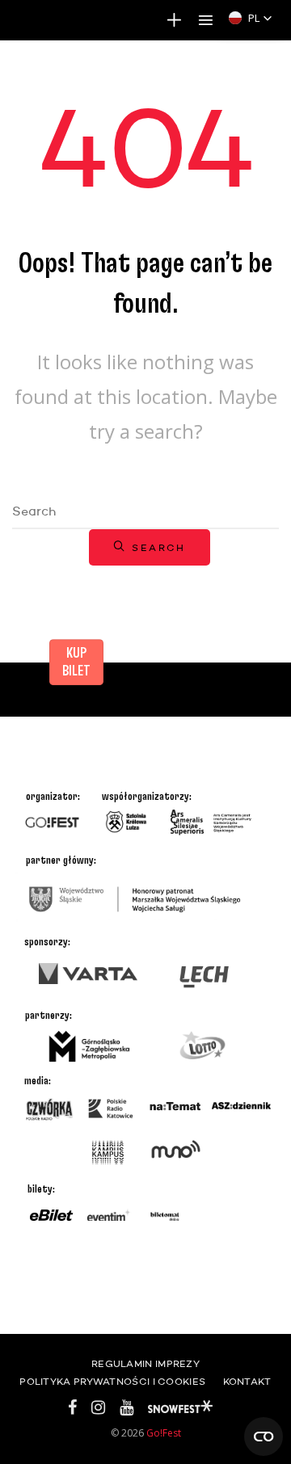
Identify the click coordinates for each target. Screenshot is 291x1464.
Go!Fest (163, 1433)
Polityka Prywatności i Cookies (112, 1382)
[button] (250, 17)
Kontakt (247, 1382)
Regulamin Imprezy (145, 1364)
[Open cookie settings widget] (263, 1436)
